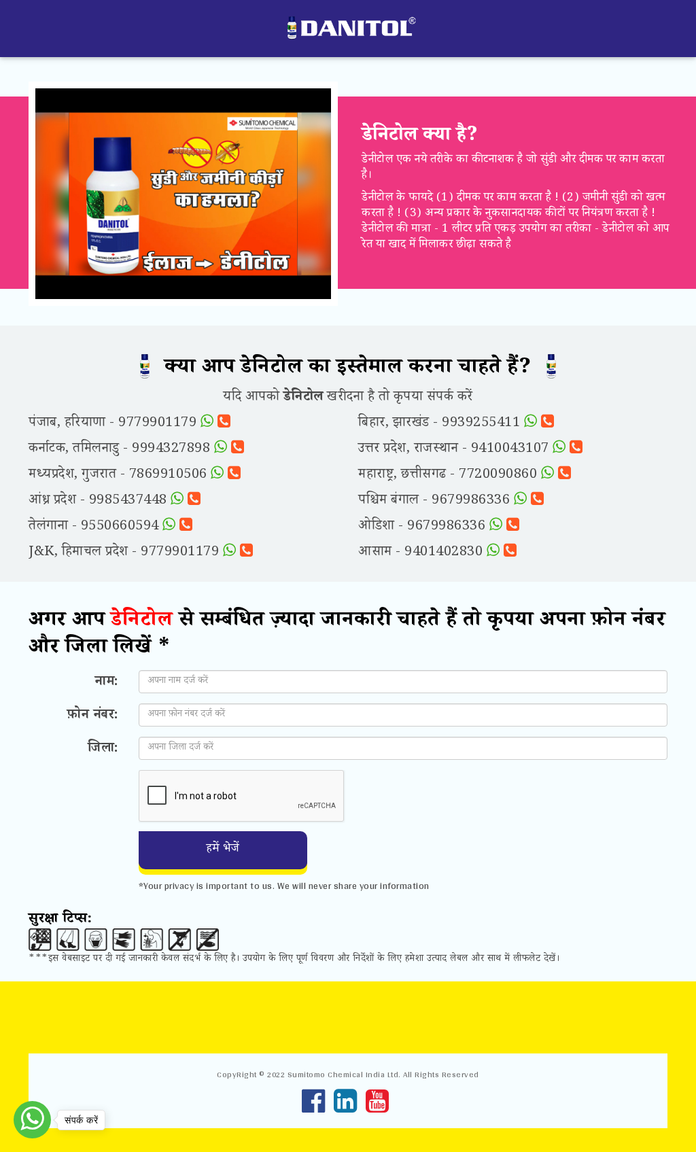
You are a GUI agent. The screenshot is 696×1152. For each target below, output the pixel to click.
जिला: (103, 748)
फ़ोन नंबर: (92, 715)
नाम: (106, 681)
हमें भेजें (223, 849)
